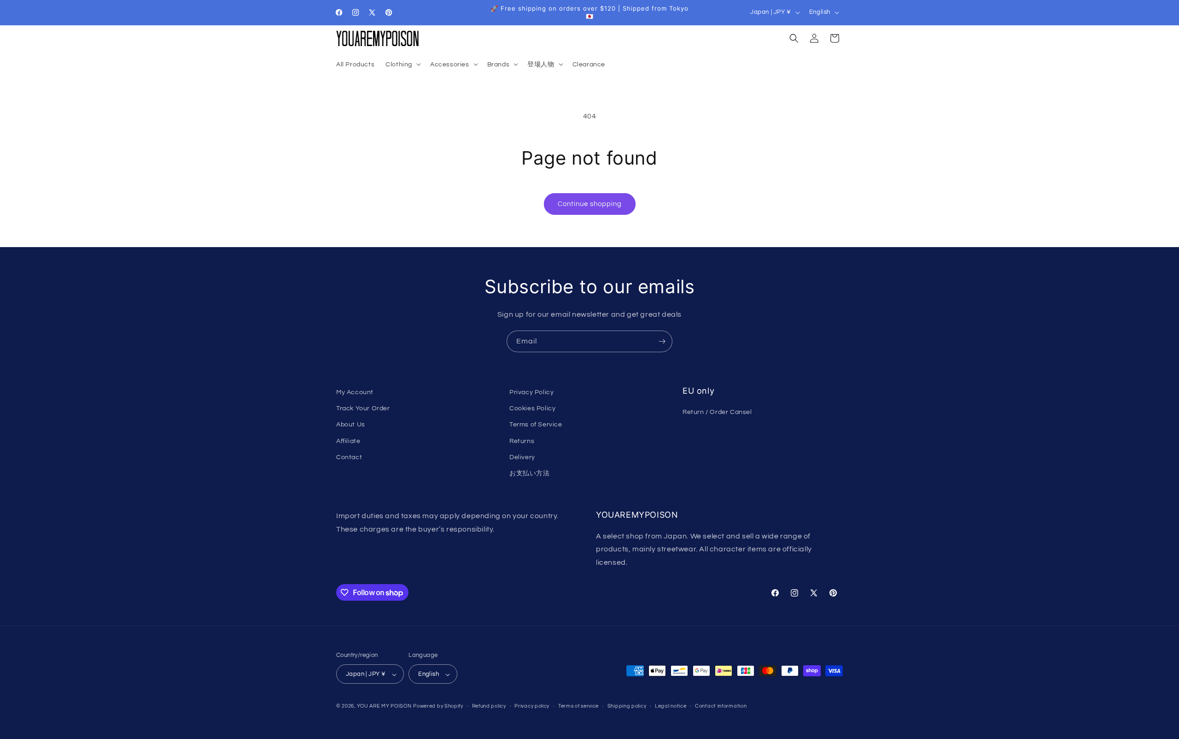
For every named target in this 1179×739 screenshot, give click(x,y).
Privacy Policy (531, 392)
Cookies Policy (532, 408)
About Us (350, 425)
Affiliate (348, 441)
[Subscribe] (662, 341)
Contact (349, 457)
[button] (402, 64)
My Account (355, 392)
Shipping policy (627, 706)
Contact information (721, 706)
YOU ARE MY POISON (384, 706)
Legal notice (670, 706)
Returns (521, 441)
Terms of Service (535, 425)
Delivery (522, 457)
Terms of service (578, 706)
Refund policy (489, 706)
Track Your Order (363, 408)
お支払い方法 (529, 473)
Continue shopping (590, 204)
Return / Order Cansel (717, 412)
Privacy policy (531, 706)
